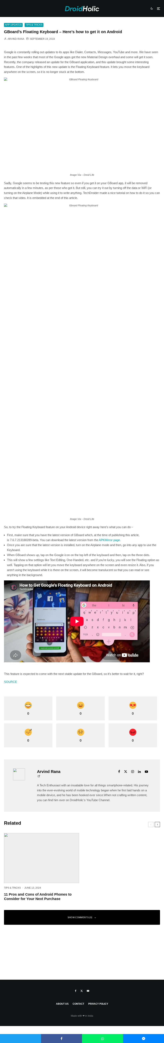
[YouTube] (88, 991)
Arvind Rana (15, 39)
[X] (81, 991)
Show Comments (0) (80, 917)
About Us (62, 1003)
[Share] (61, 1038)
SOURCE (10, 681)
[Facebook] (75, 991)
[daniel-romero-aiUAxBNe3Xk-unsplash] (41, 858)
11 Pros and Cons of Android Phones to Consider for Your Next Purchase (38, 896)
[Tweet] (20, 1038)
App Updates (13, 24)
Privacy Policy (98, 1003)
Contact (78, 1003)
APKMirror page (109, 540)
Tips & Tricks (34, 24)
